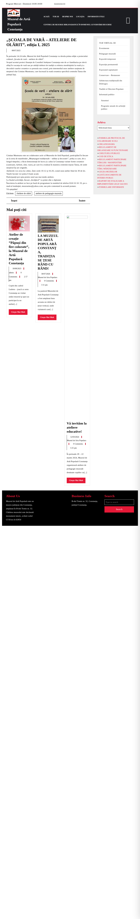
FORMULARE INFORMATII (111, 187)
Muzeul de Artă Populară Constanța (18, 24)
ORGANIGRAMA (107, 144)
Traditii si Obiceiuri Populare (111, 89)
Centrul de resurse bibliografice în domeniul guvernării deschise (77, 25)
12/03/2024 (75, 437)
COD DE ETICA (106, 156)
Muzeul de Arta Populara (47, 277)
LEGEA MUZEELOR (108, 172)
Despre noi (67, 17)
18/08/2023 (17, 269)
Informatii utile (96, 17)
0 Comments (49, 281)
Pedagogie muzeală (107, 54)
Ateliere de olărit (23, 193)
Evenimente (104, 48)
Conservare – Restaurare (109, 75)
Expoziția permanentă (108, 64)
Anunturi (105, 100)
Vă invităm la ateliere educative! (77, 427)
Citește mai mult (19, 313)
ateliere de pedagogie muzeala (49, 193)
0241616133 (59, 4)
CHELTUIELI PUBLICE (109, 153)
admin (11, 273)
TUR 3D (56, 17)
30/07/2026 (46, 274)
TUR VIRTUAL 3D (107, 43)
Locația (80, 17)
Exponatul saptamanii (108, 70)
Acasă (46, 17)
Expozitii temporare (107, 59)
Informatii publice (106, 94)
